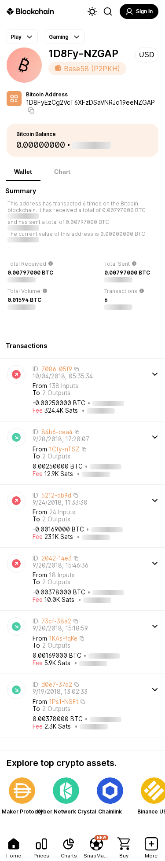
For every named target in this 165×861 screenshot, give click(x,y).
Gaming (59, 36)
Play (16, 36)
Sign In (144, 11)
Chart (62, 171)
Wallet (23, 171)
